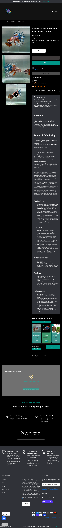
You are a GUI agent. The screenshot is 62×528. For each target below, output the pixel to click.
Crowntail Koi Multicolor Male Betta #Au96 (36, 335)
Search (4, 479)
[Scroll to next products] (58, 333)
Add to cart (53, 347)
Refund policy (5, 489)
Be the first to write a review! (31, 389)
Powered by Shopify (56, 517)
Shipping (34, 38)
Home (3, 21)
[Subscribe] (58, 484)
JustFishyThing (48, 517)
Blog (3, 482)
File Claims (4, 492)
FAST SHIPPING (12, 451)
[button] (52, 11)
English (5, 514)
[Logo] (8, 11)
